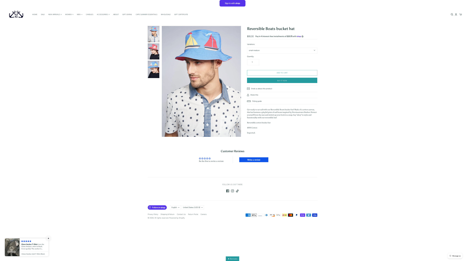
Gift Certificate (181, 14)
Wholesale (165, 14)
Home (34, 14)
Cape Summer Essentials (146, 14)
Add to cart (282, 73)
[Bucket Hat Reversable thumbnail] (153, 34)
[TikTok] (237, 190)
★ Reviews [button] (232, 258)
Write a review (253, 160)
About (116, 14)
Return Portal (193, 214)
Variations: (251, 44)
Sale (43, 14)
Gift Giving (127, 14)
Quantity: (250, 56)
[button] (48, 238)
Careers (204, 214)
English (174, 207)
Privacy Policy (153, 214)
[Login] (456, 14)
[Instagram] (232, 190)
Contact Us (181, 214)
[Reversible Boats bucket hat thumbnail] (153, 51)
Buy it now (282, 81)
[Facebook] (227, 190)
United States (191, 207)
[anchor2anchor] (16, 14)
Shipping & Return (167, 214)
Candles (89, 14)
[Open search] (452, 14)
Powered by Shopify (177, 218)
